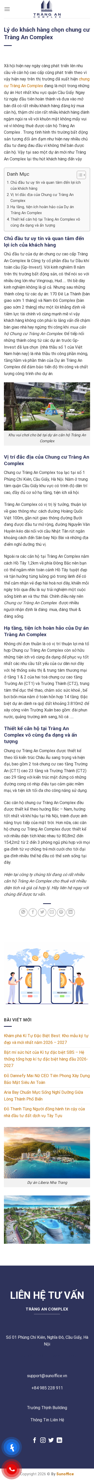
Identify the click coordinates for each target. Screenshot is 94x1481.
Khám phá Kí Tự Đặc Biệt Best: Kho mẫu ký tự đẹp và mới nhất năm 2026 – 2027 (46, 1039)
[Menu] (7, 9)
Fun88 (70, 1356)
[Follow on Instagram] (43, 1441)
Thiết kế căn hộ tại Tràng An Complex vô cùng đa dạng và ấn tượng (45, 222)
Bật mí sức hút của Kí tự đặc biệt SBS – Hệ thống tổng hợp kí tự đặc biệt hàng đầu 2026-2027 (46, 1059)
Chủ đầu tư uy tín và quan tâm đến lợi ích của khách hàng (45, 185)
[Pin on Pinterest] (61, 912)
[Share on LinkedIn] (70, 912)
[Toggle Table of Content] (79, 175)
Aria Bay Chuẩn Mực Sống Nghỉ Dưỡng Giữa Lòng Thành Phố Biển (43, 1096)
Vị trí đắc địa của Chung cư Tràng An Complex (42, 198)
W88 (57, 1356)
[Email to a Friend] (52, 912)
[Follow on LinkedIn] (59, 1441)
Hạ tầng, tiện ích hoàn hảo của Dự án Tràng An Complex (42, 210)
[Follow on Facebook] (34, 1441)
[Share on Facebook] (32, 912)
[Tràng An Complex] (47, 9)
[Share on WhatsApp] (23, 912)
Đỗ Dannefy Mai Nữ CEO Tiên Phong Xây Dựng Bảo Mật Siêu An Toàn (47, 1079)
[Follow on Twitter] (51, 1441)
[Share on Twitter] (42, 912)
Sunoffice (65, 1474)
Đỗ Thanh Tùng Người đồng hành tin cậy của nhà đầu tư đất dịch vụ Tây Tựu (44, 1112)
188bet (42, 1356)
